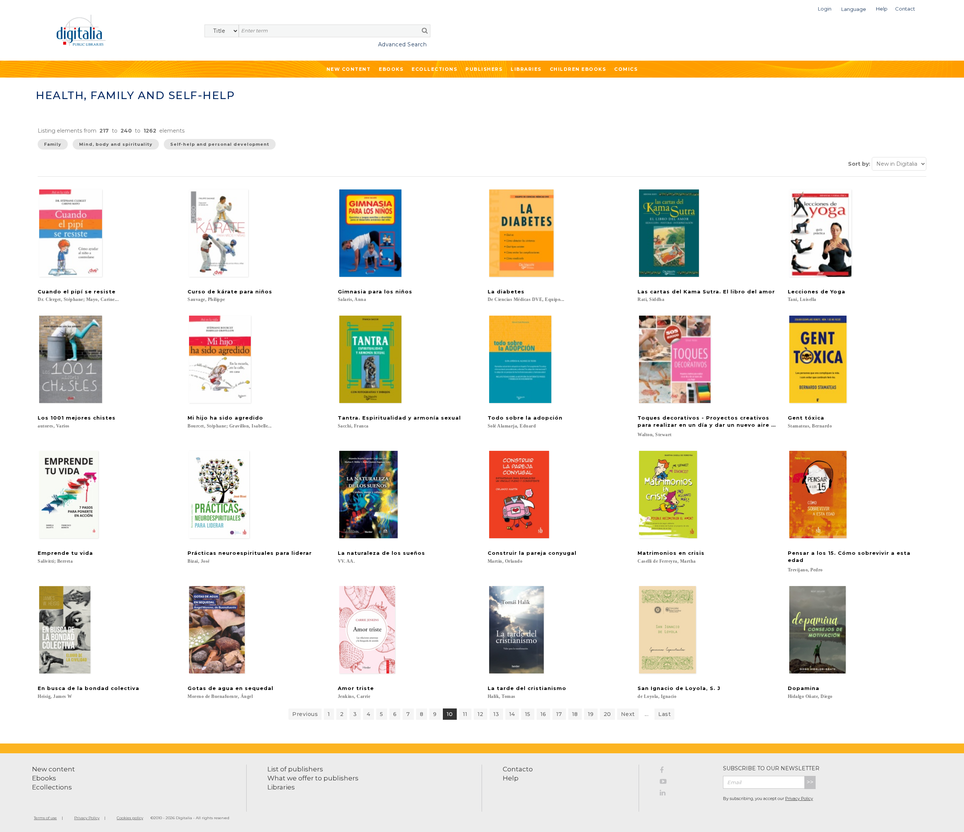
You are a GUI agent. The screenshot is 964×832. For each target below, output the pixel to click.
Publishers (483, 69)
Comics (626, 69)
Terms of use (45, 817)
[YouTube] (686, 782)
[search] (424, 30)
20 (607, 714)
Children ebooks (578, 69)
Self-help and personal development (219, 144)
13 (496, 714)
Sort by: (859, 163)
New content (53, 769)
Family (52, 144)
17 (559, 714)
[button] (824, 8)
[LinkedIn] (686, 793)
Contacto (518, 769)
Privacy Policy (799, 798)
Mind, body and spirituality (116, 144)
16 (543, 714)
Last (664, 714)
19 (591, 714)
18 (575, 714)
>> (810, 782)
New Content (348, 69)
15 (528, 714)
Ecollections (434, 69)
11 (465, 714)
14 (512, 714)
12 (480, 714)
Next (628, 714)
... (647, 714)
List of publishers (295, 769)
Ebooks (391, 69)
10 (450, 714)
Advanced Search (402, 44)
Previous (305, 714)
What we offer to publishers (312, 778)
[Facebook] (686, 771)
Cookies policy (130, 817)
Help (511, 778)
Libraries (526, 69)
